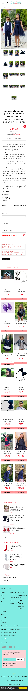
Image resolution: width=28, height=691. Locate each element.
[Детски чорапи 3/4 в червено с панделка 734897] (6, 548)
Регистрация (14, 597)
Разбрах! (22, 687)
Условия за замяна (21, 607)
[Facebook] (3, 638)
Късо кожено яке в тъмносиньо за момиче (21, 323)
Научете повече (14, 689)
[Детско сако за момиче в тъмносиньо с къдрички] (7, 352)
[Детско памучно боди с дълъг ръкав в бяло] (6, 566)
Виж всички (6, 580)
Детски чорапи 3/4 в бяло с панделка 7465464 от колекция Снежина (16, 557)
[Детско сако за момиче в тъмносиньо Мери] (7, 481)
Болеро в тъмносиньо (7, 452)
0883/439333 (12, 635)
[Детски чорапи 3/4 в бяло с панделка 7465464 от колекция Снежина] (6, 557)
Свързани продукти (10, 267)
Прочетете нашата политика (14, 680)
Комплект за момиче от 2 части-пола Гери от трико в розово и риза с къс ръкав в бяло (17, 508)
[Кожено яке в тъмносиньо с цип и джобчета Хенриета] (21, 449)
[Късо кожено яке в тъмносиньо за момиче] (21, 320)
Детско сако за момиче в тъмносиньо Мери (7, 485)
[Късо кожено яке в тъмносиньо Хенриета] (20, 349)
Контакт (12, 600)
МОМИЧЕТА (7, 7)
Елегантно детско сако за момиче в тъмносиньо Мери (21, 485)
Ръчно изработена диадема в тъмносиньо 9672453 (21, 388)
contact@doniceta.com (13, 629)
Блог (2, 614)
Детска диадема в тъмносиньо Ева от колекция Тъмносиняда (7, 421)
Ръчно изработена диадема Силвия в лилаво (7, 323)
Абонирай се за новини (10, 577)
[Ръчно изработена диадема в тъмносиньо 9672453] (20, 380)
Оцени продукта (7, 261)
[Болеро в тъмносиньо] (7, 449)
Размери (3, 617)
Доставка (21, 592)
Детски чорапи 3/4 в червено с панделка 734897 (16, 547)
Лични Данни (4, 602)
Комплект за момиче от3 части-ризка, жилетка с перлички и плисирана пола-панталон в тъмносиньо (17, 519)
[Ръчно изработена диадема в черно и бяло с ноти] (20, 283)
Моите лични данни (14, 684)
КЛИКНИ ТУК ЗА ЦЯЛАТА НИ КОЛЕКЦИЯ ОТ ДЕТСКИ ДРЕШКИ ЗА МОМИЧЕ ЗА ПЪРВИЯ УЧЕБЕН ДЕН (12, 252)
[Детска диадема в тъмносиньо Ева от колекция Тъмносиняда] (7, 411)
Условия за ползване (13, 593)
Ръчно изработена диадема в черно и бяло (7, 291)
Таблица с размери (20, 205)
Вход (2, 595)
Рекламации (13, 603)
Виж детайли (7, 298)
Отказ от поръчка (4, 621)
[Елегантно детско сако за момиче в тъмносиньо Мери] (20, 481)
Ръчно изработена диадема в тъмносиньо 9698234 (7, 388)
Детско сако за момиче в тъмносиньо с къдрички (7, 355)
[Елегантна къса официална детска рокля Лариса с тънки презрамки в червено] (6, 529)
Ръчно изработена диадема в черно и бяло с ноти (21, 291)
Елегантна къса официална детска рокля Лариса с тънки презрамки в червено (17, 529)
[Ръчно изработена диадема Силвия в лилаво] (7, 312)
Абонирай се (8, 538)
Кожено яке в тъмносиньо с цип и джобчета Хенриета (20, 453)
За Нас (3, 598)
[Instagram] (6, 638)
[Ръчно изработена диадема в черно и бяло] (7, 278)
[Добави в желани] (24, 235)
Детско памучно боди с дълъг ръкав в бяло (17, 564)
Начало (2, 7)
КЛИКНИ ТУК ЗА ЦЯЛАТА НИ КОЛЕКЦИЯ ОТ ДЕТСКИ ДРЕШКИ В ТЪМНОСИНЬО (12, 246)
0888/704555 (12, 632)
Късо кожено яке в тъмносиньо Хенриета (21, 355)
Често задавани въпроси (21, 601)
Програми (4, 611)
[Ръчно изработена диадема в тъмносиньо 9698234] (7, 376)
